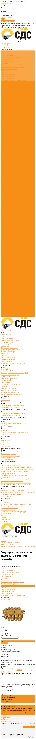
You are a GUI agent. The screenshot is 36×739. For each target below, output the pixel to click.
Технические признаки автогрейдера (13, 159)
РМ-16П (19, 670)
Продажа (4, 310)
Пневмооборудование (8, 260)
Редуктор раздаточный (8, 55)
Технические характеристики (11, 113)
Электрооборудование (8, 102)
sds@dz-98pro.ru (6, 4)
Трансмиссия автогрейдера (10, 88)
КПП (2, 53)
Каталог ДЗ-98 (5, 204)
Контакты (4, 316)
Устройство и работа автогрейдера (13, 237)
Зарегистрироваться (8, 21)
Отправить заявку (7, 700)
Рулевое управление (17, 125)
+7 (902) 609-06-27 (7, 48)
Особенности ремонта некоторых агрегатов (16, 152)
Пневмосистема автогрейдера (11, 123)
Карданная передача (8, 76)
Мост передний (6, 61)
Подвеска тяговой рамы (9, 69)
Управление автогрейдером (10, 98)
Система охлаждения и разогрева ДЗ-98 (14, 246)
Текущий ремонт (6, 150)
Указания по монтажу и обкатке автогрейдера (16, 134)
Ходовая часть (5, 90)
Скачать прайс (6, 44)
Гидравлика (5, 71)
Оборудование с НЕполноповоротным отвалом (17, 271)
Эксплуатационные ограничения (12, 136)
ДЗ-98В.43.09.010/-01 (7, 672)
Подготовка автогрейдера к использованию (16, 138)
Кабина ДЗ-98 (5, 96)
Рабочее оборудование (9, 75)
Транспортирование (8, 157)
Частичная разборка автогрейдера (13, 154)
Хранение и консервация (9, 156)
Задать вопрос (6, 702)
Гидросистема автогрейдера (10, 105)
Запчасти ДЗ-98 (6, 173)
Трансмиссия (16, 121)
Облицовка (4, 100)
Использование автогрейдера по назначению (16, 140)
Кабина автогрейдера (8, 129)
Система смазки (6, 248)
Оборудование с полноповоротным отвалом (16, 269)
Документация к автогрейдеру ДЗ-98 (13, 80)
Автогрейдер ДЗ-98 (7, 84)
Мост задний (5, 63)
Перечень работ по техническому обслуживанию (18, 144)
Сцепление (4, 252)
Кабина (3, 73)
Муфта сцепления (7, 59)
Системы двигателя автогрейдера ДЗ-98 (14, 86)
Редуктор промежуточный (10, 57)
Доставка (4, 647)
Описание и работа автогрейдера (12, 111)
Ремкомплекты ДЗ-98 (8, 78)
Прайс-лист (4, 720)
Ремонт (3, 312)
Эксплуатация (5, 231)
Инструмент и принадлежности (11, 107)
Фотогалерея (5, 314)
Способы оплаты (6, 645)
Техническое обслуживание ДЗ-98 (12, 142)
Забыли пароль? (6, 17)
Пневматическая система (9, 103)
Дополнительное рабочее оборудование (15, 273)
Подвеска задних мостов (9, 65)
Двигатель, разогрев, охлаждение (12, 67)
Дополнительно (6, 161)
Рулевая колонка (6, 94)
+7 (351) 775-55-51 (7, 46)
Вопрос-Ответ (5, 718)
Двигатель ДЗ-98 (6, 121)
